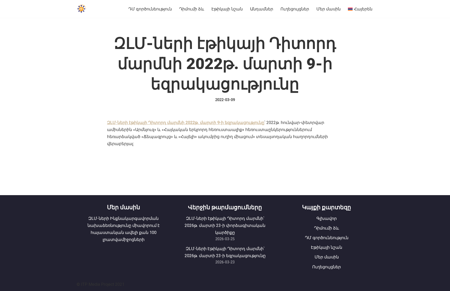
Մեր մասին (328, 9)
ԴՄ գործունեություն (150, 9)
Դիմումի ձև (191, 9)
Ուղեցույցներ (294, 9)
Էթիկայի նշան (227, 9)
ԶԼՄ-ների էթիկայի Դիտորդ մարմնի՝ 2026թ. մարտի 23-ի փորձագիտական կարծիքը (225, 225)
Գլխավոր (326, 218)
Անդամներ (261, 9)
